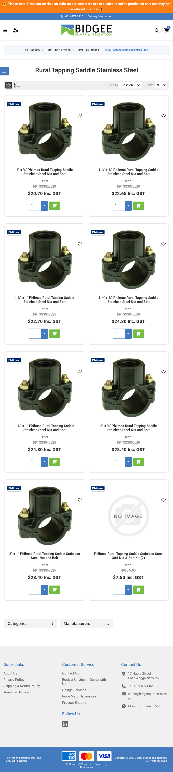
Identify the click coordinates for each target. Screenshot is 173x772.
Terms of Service (16, 692)
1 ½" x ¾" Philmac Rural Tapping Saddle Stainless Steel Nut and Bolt (128, 300)
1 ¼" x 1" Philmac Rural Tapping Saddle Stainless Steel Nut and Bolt (44, 300)
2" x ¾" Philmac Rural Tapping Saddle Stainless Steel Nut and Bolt (128, 428)
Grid (8, 85)
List (17, 85)
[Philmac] (14, 105)
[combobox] (35, 206)
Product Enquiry (74, 703)
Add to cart (54, 206)
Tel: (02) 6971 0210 (142, 686)
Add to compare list (80, 122)
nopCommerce (27, 757)
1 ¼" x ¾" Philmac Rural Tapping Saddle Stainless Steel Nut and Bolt (128, 172)
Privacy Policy (13, 680)
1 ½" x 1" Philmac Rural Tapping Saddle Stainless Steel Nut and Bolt (44, 428)
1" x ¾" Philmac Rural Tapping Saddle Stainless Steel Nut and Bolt (44, 172)
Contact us (70, 673)
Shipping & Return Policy (21, 686)
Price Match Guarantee (79, 696)
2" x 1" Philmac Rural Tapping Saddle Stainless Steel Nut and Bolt (44, 556)
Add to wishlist (80, 116)
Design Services (74, 690)
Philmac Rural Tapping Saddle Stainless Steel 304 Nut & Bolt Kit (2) (128, 556)
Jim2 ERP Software (16, 760)
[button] (44, 206)
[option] (86, 6)
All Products (32, 50)
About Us (10, 673)
